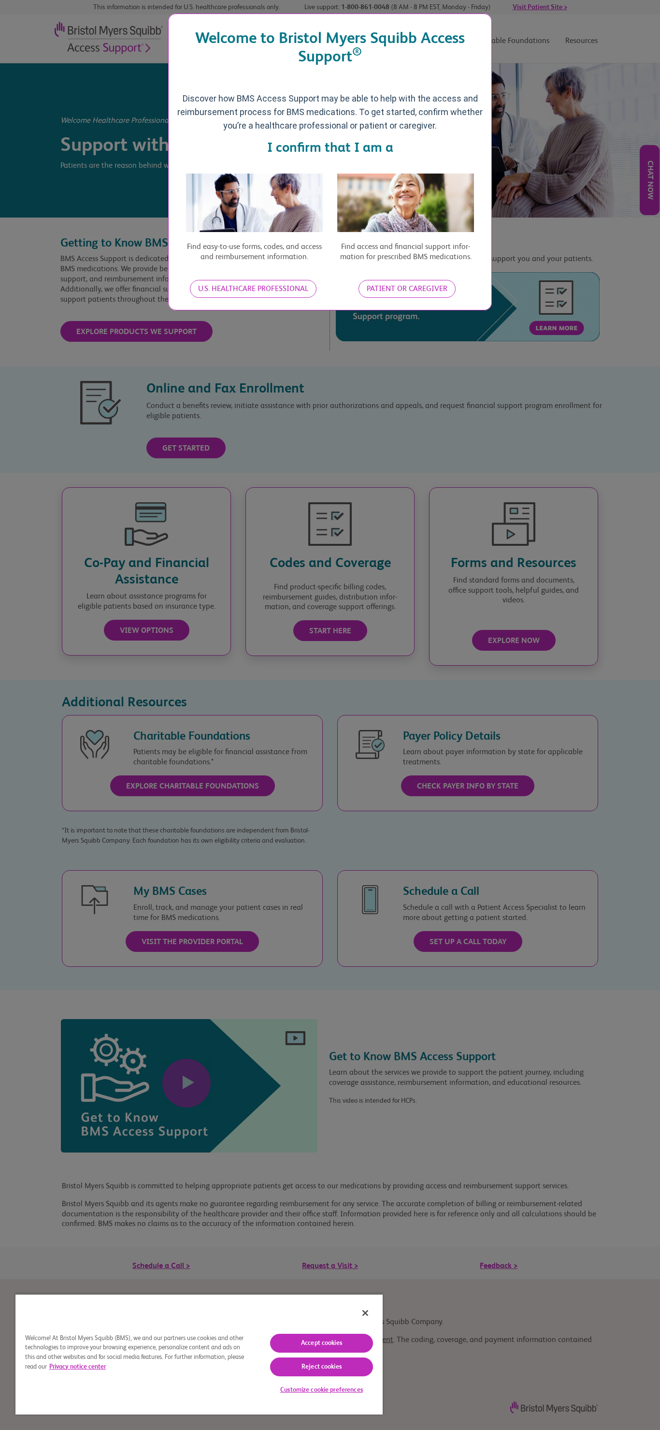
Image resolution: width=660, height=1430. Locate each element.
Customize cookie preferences (321, 1390)
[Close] (365, 1313)
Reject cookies (321, 1367)
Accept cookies (321, 1343)
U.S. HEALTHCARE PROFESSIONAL (253, 289)
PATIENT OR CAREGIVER (407, 289)
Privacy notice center (77, 1367)
